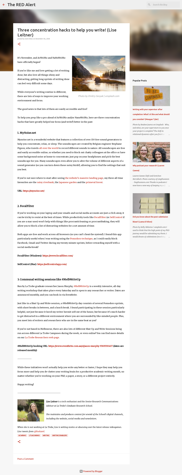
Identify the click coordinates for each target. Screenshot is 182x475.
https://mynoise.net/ (34, 190)
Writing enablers (59, 435)
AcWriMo (22, 435)
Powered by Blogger (92, 471)
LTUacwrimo (34, 435)
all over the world (48, 148)
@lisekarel (39, 431)
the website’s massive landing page (84, 178)
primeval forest (94, 182)
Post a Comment (25, 459)
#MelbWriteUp (81, 286)
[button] (19, 44)
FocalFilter (100, 217)
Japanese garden (68, 182)
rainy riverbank (45, 182)
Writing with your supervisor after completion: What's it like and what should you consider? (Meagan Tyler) (151, 114)
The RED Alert (21, 4)
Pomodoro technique (81, 238)
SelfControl (116, 217)
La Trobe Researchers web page (42, 337)
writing (46, 435)
